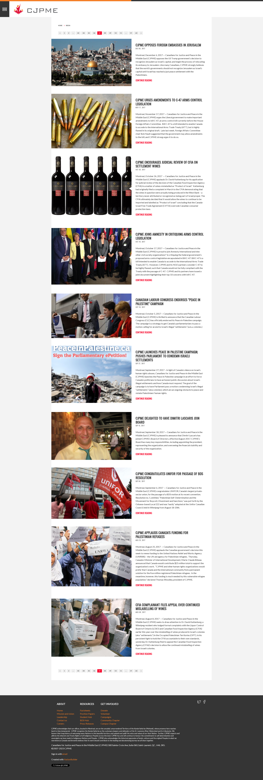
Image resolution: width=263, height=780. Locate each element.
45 (89, 33)
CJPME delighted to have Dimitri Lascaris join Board (167, 420)
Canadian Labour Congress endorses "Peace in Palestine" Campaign (168, 301)
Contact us (62, 720)
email (64, 754)
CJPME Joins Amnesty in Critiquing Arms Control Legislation (170, 236)
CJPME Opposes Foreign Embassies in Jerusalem (168, 44)
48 (105, 33)
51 (121, 33)
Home (60, 25)
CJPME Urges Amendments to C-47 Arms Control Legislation (169, 101)
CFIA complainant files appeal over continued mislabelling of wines (168, 606)
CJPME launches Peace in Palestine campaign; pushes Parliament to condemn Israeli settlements (167, 355)
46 (94, 33)
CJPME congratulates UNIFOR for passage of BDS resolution (169, 475)
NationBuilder (70, 759)
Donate (104, 710)
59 (131, 33)
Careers (60, 723)
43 (78, 33)
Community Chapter (110, 720)
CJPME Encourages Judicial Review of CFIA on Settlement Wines (167, 164)
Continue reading (144, 80)
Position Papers (87, 713)
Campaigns (106, 717)
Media (68, 25)
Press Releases (87, 723)
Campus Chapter (108, 723)
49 (110, 33)
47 (100, 33)
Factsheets (85, 710)
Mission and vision (65, 713)
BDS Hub (84, 720)
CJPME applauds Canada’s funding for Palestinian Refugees (162, 534)
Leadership (62, 717)
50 (116, 33)
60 (136, 33)
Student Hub (86, 717)
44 (84, 33)
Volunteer (105, 713)
